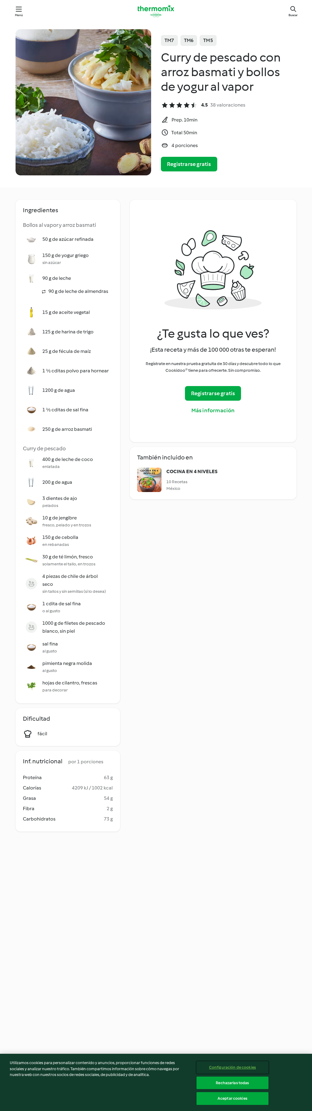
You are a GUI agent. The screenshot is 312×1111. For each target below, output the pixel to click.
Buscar (293, 15)
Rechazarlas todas (232, 1083)
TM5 (208, 40)
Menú (19, 15)
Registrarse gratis (189, 164)
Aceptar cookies (232, 1098)
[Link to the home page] (156, 11)
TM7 (169, 40)
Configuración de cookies (232, 1067)
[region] (156, 1082)
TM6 (189, 40)
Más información (213, 410)
